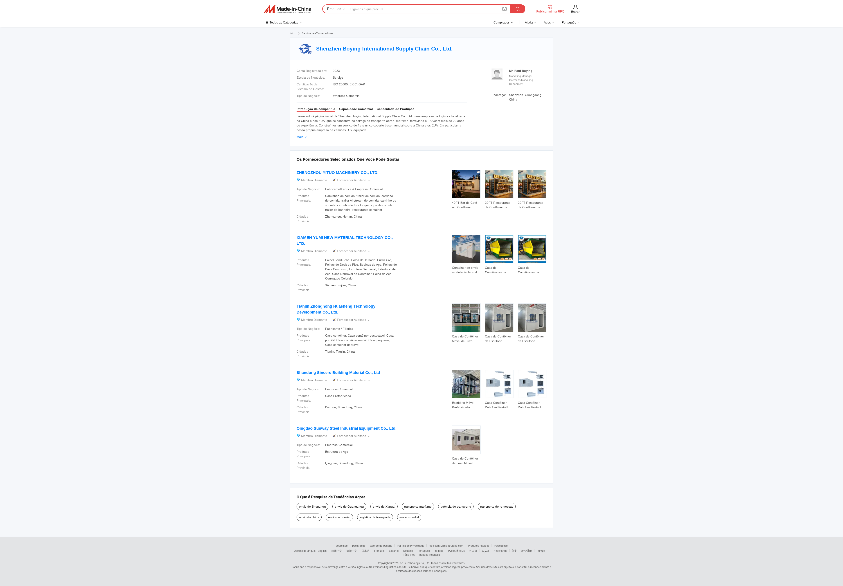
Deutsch (408, 550)
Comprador (501, 22)
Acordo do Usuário (381, 545)
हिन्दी (514, 550)
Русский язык (456, 550)
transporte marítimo (418, 506)
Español (394, 550)
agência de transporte (456, 506)
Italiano (438, 550)
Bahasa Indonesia (430, 554)
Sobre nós (342, 545)
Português (424, 550)
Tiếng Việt (408, 554)
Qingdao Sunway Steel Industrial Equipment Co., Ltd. (346, 428)
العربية (485, 550)
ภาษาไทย (526, 550)
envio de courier (339, 517)
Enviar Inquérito (466, 204)
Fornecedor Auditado (354, 180)
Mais (302, 137)
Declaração (359, 545)
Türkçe (541, 550)
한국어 (473, 550)
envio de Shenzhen (312, 506)
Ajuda (529, 22)
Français (379, 550)
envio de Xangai (384, 506)
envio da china (309, 517)
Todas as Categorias (284, 22)
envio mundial (409, 517)
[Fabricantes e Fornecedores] (287, 9)
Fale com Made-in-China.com (446, 545)
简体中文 (336, 550)
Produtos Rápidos (478, 545)
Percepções (501, 545)
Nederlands (500, 550)
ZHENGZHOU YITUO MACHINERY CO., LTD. (337, 172)
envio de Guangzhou (349, 506)
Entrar (575, 11)
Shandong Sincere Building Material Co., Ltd (338, 372)
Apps (547, 22)
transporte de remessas (496, 506)
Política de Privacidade (410, 545)
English (322, 550)
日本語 (365, 550)
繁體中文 (351, 550)
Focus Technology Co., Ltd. (414, 563)
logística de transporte (375, 517)
